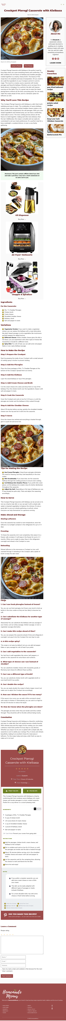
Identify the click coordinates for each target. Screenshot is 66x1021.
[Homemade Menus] (3, 4)
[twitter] (52, 1007)
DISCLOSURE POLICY (32, 1012)
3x (40, 809)
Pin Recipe (33, 791)
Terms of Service (32, 1010)
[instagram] (52, 1005)
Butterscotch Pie (54, 135)
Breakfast (5, 1010)
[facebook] (52, 1008)
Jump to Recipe (16, 66)
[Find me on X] (58, 59)
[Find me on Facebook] (53, 59)
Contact (30, 1007)
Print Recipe (28, 66)
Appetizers (6, 1007)
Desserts (5, 1009)
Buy (19, 299)
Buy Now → (22, 219)
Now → (23, 299)
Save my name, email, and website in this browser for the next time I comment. (22, 970)
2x (37, 809)
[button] (61, 4)
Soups (4, 1012)
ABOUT (29, 1005)
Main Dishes (6, 1005)
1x (35, 809)
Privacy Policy (31, 1009)
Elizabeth (36, 14)
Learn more (55, 63)
